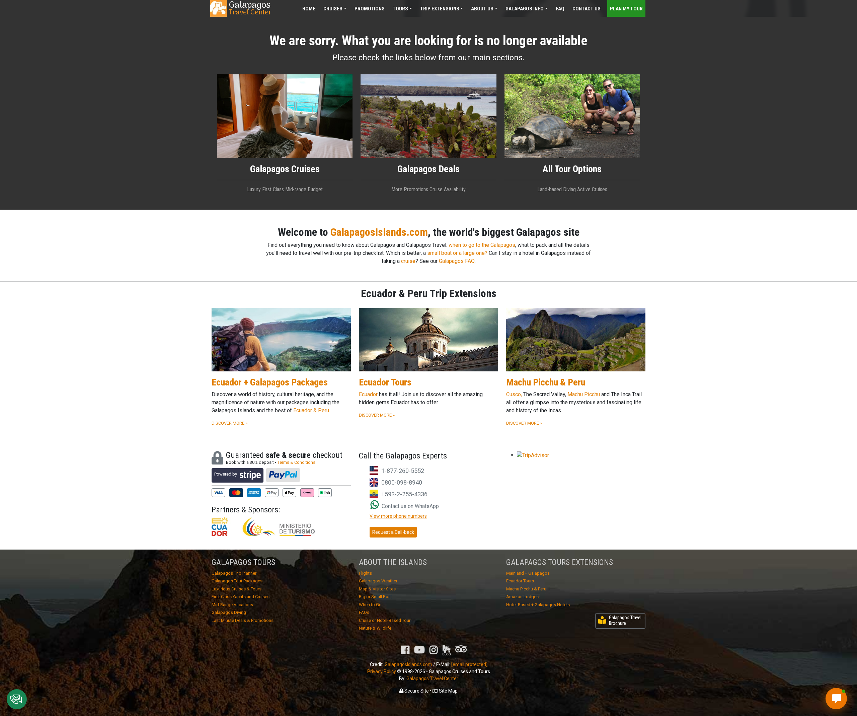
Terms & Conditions (296, 462)
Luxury (254, 189)
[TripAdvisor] (461, 648)
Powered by (225, 474)
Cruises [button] (332, 9)
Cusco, (514, 394)
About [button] (482, 9)
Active (584, 189)
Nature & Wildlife (375, 628)
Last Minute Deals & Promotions (243, 620)
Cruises (599, 189)
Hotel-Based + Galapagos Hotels (538, 604)
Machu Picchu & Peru (545, 382)
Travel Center (249, 8)
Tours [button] (400, 9)
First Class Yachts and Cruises (240, 596)
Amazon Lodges (522, 596)
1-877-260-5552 (402, 470)
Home (308, 9)
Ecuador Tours (385, 382)
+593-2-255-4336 (404, 494)
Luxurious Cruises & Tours (236, 588)
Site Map (448, 691)
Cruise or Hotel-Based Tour (384, 620)
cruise (408, 261)
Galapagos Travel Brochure (625, 620)
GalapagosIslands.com (379, 232)
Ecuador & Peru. (311, 410)
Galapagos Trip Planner (234, 573)
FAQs (364, 612)
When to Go (370, 604)
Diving (569, 189)
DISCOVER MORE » (229, 423)
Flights (365, 573)
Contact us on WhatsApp (409, 506)
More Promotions (409, 189)
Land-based (549, 189)
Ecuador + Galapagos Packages (270, 382)
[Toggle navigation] (631, 3)
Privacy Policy (381, 671)
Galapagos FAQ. (457, 261)
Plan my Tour (626, 9)
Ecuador (368, 394)
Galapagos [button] (524, 9)
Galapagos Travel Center (432, 678)
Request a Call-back (393, 532)
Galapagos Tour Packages (237, 580)
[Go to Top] (846, 681)
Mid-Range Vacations (232, 604)
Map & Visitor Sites (377, 588)
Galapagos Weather (378, 580)
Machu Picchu (583, 394)
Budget (315, 189)
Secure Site (416, 691)
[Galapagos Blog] (447, 650)
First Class (273, 189)
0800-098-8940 (401, 482)
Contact (586, 9)
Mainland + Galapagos (528, 573)
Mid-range (295, 189)
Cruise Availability (448, 189)
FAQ (560, 9)
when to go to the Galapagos (482, 245)
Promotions (370, 9)
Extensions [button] (439, 9)
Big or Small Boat (375, 596)
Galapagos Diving (229, 612)
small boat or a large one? (457, 253)
